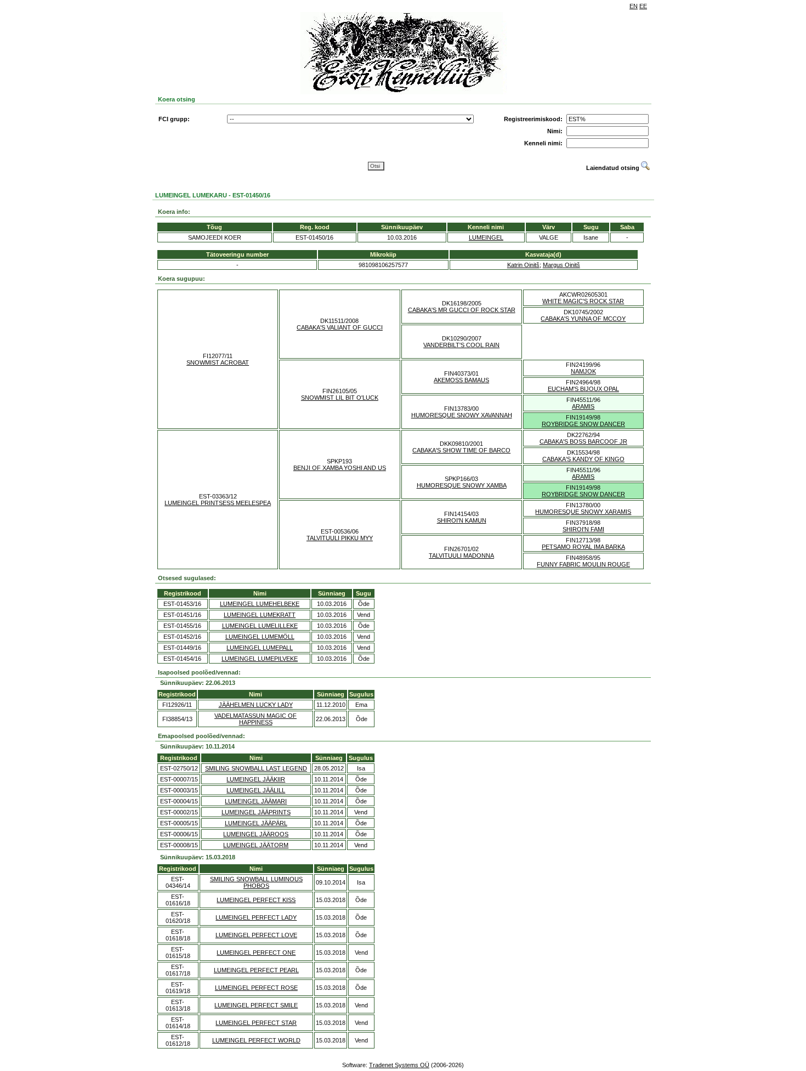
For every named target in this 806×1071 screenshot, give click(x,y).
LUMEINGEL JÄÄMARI (256, 801)
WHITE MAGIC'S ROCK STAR (583, 301)
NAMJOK (583, 371)
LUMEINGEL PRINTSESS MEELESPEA (217, 503)
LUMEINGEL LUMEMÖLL (259, 636)
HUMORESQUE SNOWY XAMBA (462, 485)
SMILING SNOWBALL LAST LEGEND (256, 768)
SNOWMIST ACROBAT (217, 362)
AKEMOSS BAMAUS (461, 380)
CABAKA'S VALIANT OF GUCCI (340, 327)
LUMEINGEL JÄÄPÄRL (256, 823)
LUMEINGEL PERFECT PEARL (256, 970)
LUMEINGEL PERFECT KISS (256, 900)
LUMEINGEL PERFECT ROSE (256, 987)
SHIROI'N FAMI (583, 529)
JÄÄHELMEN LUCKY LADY (256, 704)
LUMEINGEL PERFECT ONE (256, 952)
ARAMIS (583, 406)
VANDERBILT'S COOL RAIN (461, 345)
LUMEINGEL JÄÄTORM (255, 845)
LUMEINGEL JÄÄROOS (255, 834)
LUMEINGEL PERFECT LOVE (256, 935)
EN (633, 6)
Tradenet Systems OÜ (399, 1065)
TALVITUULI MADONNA (461, 555)
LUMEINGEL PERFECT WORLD (256, 1040)
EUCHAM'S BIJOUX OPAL (583, 389)
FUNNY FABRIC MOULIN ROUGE (583, 564)
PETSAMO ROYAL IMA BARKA (583, 546)
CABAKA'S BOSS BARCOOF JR (583, 441)
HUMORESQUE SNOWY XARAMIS (583, 511)
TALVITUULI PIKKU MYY (339, 538)
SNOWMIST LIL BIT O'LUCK (339, 397)
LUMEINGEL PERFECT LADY (256, 917)
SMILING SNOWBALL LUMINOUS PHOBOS (256, 882)
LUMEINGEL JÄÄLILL (255, 790)
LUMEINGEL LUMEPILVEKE (260, 658)
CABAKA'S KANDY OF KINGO (583, 459)
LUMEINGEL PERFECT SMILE (256, 1005)
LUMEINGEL (486, 237)
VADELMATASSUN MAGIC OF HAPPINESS (255, 719)
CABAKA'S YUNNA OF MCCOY (583, 318)
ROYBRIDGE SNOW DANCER (583, 424)
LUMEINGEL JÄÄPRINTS (256, 812)
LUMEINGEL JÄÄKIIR (255, 779)
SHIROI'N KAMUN (461, 520)
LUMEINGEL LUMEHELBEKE (259, 603)
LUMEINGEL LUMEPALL (259, 647)
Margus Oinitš (561, 265)
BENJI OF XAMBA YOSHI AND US (339, 467)
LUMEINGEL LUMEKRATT (260, 614)
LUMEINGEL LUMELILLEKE (260, 625)
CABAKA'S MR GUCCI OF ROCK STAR (461, 310)
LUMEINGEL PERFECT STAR (256, 1022)
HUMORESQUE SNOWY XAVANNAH (461, 415)
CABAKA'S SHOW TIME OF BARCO (461, 450)
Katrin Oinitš (523, 265)
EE (643, 6)
